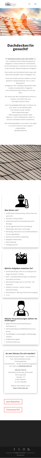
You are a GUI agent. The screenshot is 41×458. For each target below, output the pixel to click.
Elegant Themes (20, 453)
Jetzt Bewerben (13, 401)
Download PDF (13, 409)
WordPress (20, 455)
